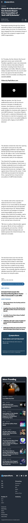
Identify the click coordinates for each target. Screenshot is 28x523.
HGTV (2, 502)
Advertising (3, 508)
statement (5, 216)
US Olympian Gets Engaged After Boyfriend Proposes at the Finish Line (10, 462)
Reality (4, 411)
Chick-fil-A (3, 279)
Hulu (16, 491)
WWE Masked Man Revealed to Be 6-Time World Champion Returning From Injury (14, 328)
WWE (4, 402)
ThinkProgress (5, 149)
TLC (2, 500)
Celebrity (5, 396)
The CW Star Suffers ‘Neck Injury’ (10, 424)
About (2, 510)
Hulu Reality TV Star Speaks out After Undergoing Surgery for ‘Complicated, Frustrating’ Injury (10, 415)
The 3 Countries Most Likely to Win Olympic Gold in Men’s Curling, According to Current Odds (10, 443)
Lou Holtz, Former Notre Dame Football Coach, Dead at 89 (14, 315)
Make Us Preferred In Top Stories (12, 284)
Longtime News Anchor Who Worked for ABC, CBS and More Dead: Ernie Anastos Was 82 (14, 309)
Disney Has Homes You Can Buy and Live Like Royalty (14, 303)
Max (16, 487)
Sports (4, 438)
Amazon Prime (18, 493)
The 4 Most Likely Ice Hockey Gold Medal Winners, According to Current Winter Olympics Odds (10, 453)
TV (2, 481)
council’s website (6, 76)
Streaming (18, 481)
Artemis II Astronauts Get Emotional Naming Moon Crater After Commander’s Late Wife (12, 293)
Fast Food (9, 279)
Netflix (16, 489)
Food (12, 279)
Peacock (17, 485)
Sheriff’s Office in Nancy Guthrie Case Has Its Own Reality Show (10, 433)
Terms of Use (5, 352)
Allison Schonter (5, 19)
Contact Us (3, 506)
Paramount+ (18, 483)
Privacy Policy (17, 352)
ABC (2, 483)
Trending (3, 6)
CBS (2, 487)
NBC (2, 485)
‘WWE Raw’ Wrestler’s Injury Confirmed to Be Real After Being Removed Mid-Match (14, 322)
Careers (3, 512)
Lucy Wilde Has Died (8, 398)
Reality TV (4, 496)
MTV (2, 499)
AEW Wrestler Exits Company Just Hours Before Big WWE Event (10, 406)
